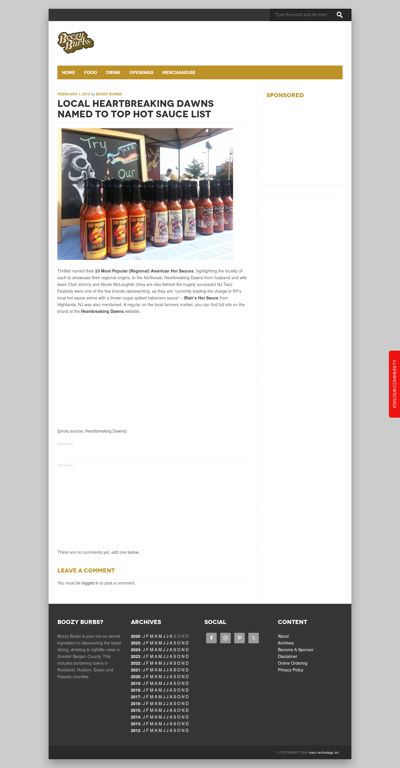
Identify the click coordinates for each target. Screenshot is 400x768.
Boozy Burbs (109, 94)
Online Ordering (292, 663)
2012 (135, 730)
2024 (135, 649)
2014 (135, 717)
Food (90, 72)
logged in (90, 583)
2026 (135, 636)
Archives (286, 643)
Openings (141, 72)
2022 (135, 663)
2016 (135, 703)
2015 (135, 710)
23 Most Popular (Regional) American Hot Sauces (144, 271)
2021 (135, 670)
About (283, 636)
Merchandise (179, 72)
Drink (113, 72)
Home (68, 72)
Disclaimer (287, 656)
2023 (135, 656)
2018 (135, 690)
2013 (135, 723)
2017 (135, 697)
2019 (135, 683)
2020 (135, 676)
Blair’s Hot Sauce (201, 298)
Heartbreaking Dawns (102, 311)
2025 (135, 643)
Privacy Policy (290, 670)
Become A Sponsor (296, 649)
